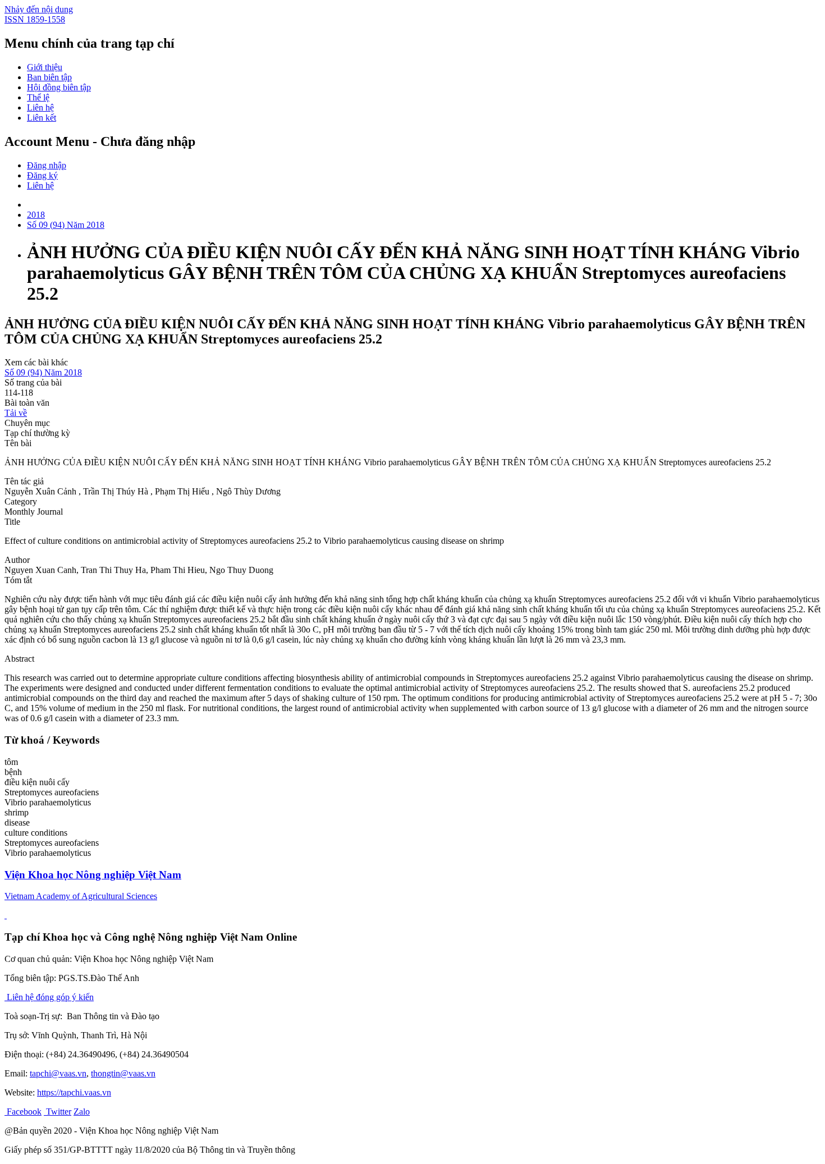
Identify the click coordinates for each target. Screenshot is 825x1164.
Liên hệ (40, 107)
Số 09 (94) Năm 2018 (65, 225)
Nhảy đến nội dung (38, 9)
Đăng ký (42, 175)
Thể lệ (38, 97)
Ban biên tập (49, 77)
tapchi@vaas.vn (58, 1073)
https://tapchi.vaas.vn (74, 1092)
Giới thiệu (44, 67)
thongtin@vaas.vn (123, 1073)
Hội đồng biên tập (59, 87)
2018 (36, 214)
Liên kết (41, 117)
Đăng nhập (46, 165)
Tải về (15, 413)
